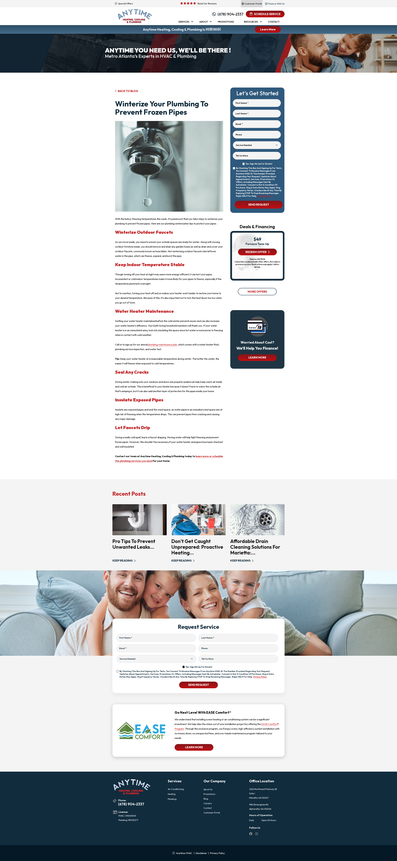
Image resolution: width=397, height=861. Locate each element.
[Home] (134, 16)
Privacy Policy (264, 196)
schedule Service (267, 14)
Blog (206, 798)
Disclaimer (201, 853)
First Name (242, 103)
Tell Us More (242, 155)
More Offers (257, 291)
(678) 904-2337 (230, 14)
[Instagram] (256, 834)
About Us (208, 789)
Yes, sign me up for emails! (258, 164)
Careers (208, 803)
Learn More (268, 29)
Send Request (258, 204)
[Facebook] (251, 834)
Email (239, 124)
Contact (208, 808)
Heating (171, 794)
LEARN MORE (257, 357)
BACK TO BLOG (127, 91)
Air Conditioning (176, 789)
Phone (239, 134)
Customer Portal (212, 812)
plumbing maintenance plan (162, 344)
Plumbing (172, 799)
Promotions (209, 794)
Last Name (242, 113)
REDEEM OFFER (255, 252)
